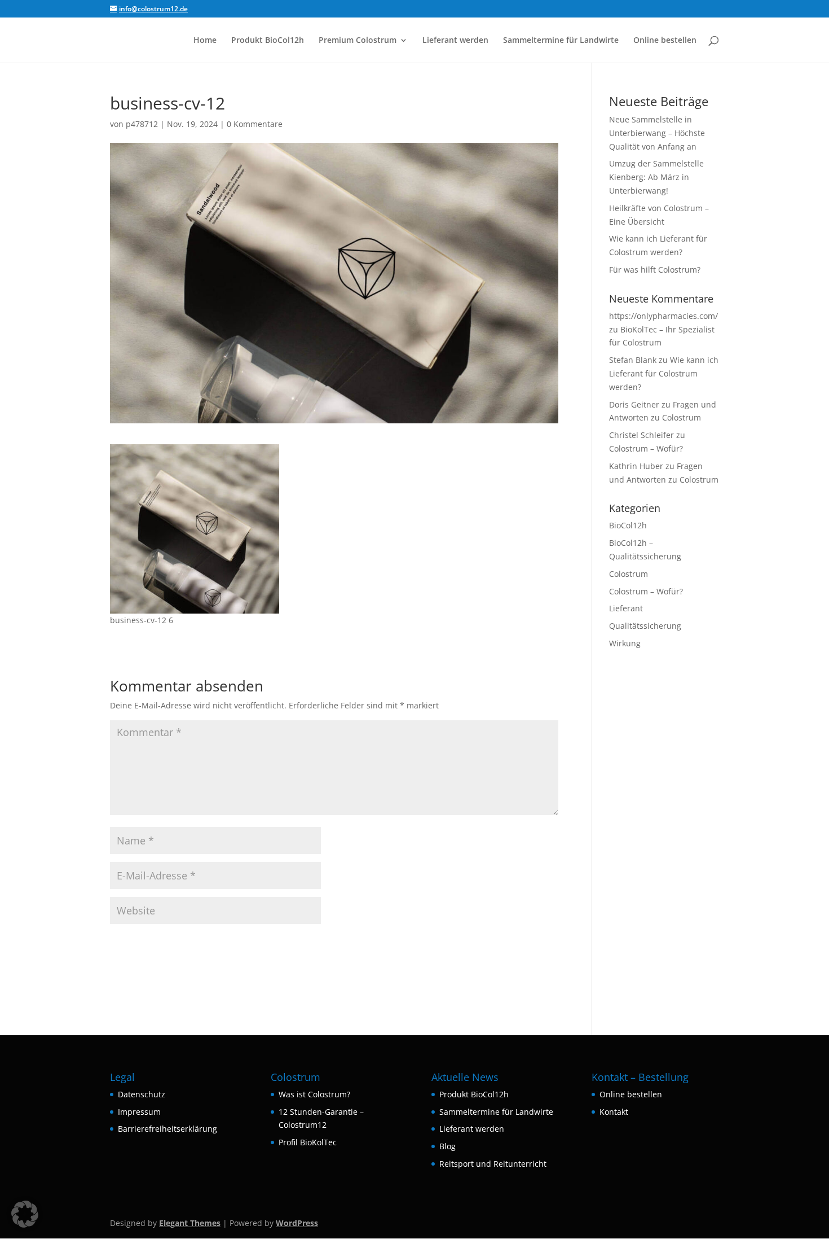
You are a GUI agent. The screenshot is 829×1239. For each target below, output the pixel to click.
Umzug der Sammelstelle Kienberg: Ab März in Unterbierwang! (656, 177)
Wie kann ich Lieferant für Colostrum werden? (663, 373)
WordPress (297, 1223)
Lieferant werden (455, 40)
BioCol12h (628, 525)
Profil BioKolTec (308, 1142)
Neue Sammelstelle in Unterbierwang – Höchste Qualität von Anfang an (657, 133)
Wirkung (625, 643)
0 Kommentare (255, 124)
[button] (25, 1214)
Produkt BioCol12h (267, 40)
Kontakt (613, 1111)
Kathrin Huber (636, 466)
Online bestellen (664, 40)
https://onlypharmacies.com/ (663, 315)
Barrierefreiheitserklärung (167, 1128)
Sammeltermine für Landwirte (561, 40)
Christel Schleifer (641, 435)
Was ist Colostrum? (314, 1094)
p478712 (142, 124)
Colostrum (628, 573)
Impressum (139, 1111)
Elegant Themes (190, 1223)
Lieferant (626, 608)
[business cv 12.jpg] (194, 606)
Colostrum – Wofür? (646, 448)
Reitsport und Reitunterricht (492, 1163)
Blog (447, 1146)
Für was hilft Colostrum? (654, 269)
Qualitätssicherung (645, 625)
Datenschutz (141, 1094)
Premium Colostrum (357, 40)
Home (205, 40)
